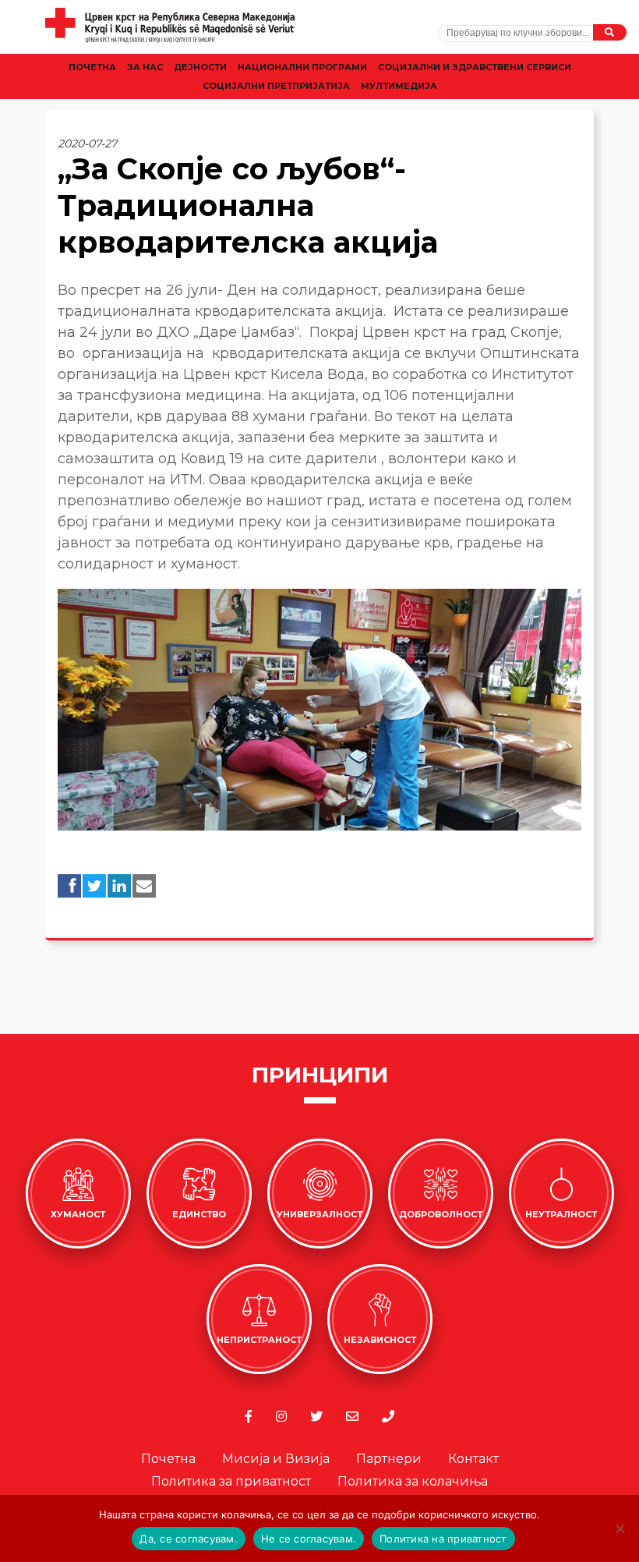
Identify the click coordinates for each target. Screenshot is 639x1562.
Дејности (200, 67)
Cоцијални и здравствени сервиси (474, 67)
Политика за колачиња (412, 1481)
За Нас (145, 67)
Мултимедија (399, 85)
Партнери (389, 1458)
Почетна (92, 67)
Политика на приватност (443, 1538)
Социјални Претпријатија (276, 85)
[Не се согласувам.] (619, 1528)
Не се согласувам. (308, 1538)
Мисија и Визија (276, 1458)
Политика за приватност (231, 1481)
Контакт (473, 1458)
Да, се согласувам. (188, 1538)
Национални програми (302, 67)
